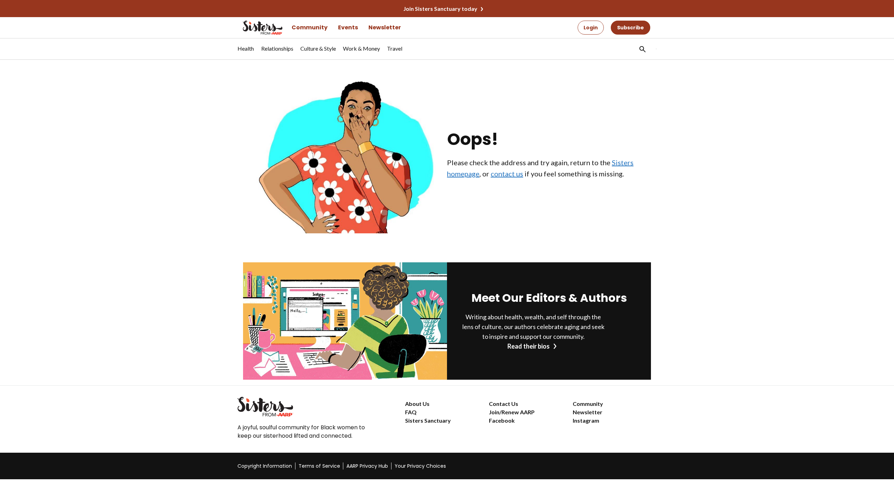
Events (348, 27)
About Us (417, 403)
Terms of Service (319, 465)
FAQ (411, 412)
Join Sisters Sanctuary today (440, 8)
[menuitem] (245, 52)
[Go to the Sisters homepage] (255, 28)
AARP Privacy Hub (367, 465)
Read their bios (528, 346)
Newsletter (384, 27)
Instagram (586, 420)
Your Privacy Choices (420, 465)
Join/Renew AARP (512, 412)
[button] (641, 48)
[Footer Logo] (307, 406)
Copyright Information (264, 465)
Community (310, 27)
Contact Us (503, 403)
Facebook (502, 420)
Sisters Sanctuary (428, 420)
